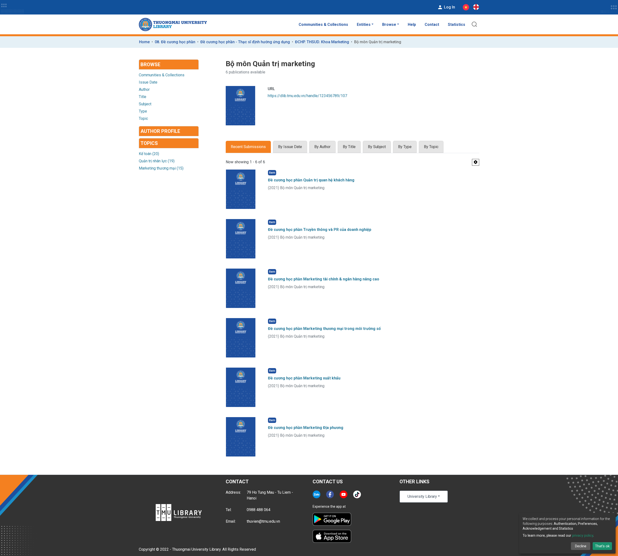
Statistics (456, 24)
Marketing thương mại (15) (161, 168)
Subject (145, 104)
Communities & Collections (323, 24)
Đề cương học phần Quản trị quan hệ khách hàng (311, 180)
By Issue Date (290, 146)
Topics (149, 143)
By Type (405, 146)
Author (144, 89)
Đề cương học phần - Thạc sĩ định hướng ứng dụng (245, 42)
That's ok (602, 546)
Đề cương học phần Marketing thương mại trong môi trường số (324, 328)
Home (144, 42)
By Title (349, 146)
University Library (422, 496)
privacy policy (582, 535)
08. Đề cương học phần (175, 42)
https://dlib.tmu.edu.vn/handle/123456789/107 (307, 95)
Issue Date (148, 82)
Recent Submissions (248, 146)
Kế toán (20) (149, 153)
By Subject (377, 146)
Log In (449, 7)
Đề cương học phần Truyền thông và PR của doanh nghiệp (319, 229)
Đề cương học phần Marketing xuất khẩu (304, 378)
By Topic (431, 146)
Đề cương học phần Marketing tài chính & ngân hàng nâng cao (323, 279)
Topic (143, 118)
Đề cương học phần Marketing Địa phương (305, 427)
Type (143, 111)
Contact (432, 24)
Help (412, 24)
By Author (322, 146)
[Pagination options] (475, 162)
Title (142, 96)
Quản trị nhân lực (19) (157, 161)
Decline (580, 546)
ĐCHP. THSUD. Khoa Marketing (322, 42)
